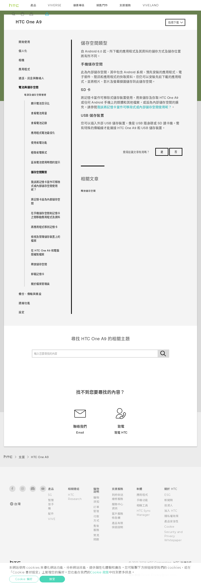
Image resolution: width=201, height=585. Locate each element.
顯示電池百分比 (40, 103)
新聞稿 (168, 500)
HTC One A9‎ (39, 457)
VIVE (51, 519)
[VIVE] (47, 14)
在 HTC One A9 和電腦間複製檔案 (45, 252)
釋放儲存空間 (39, 264)
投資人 (168, 505)
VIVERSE (54, 5)
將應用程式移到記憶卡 (44, 227)
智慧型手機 (51, 504)
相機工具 (142, 505)
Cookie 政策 (99, 572)
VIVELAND (151, 5)
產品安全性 (171, 521)
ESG (167, 495)
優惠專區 (79, 5)
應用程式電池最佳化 (43, 133)
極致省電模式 (39, 152)
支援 (22, 457)
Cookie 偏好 (23, 579)
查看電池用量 (39, 113)
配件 (51, 513)
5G (50, 495)
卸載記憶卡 (37, 274)
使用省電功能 (39, 142)
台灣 (17, 504)
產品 (33, 5)
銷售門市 (102, 5)
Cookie (169, 526)
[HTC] (14, 5)
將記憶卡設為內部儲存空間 (45, 201)
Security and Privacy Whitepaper (173, 536)
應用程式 (142, 495)
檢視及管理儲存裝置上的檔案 (45, 238)
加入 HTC (170, 511)
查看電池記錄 (39, 123)
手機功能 (142, 500)
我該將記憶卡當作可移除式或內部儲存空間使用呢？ (45, 186)
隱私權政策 (171, 516)
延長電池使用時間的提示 (45, 162)
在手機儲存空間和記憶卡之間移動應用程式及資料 (45, 215)
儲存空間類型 (39, 172)
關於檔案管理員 (40, 284)
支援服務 (125, 5)
